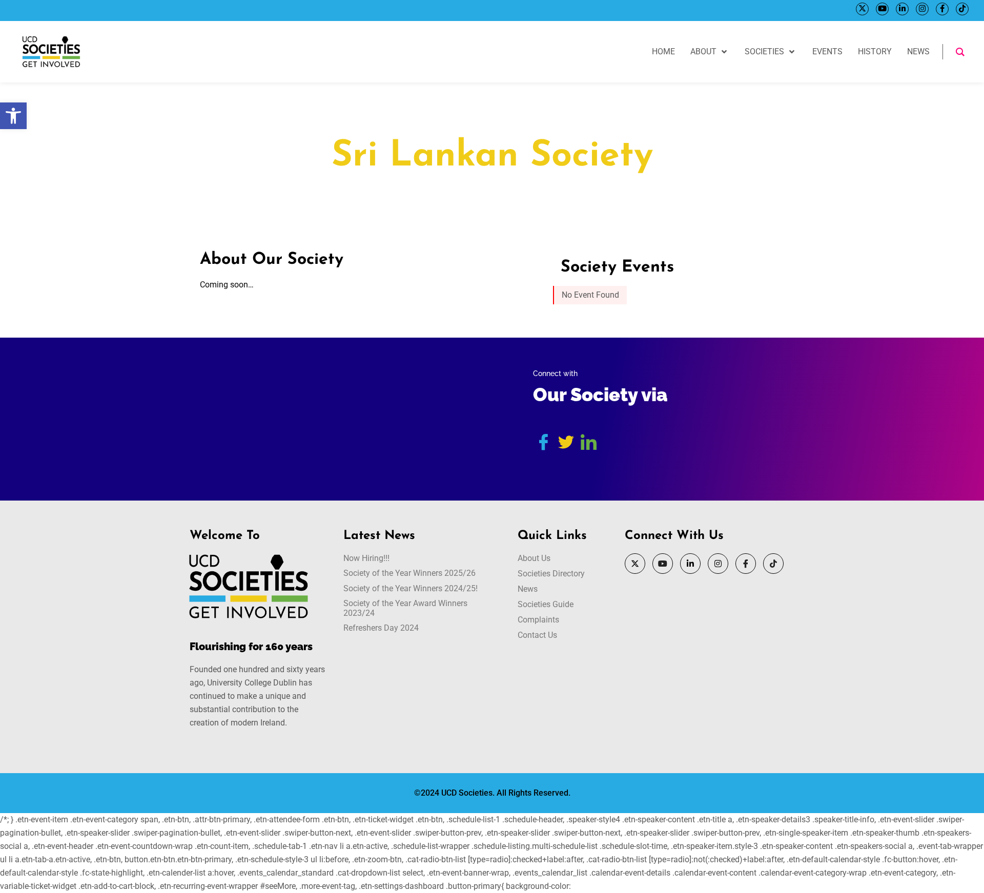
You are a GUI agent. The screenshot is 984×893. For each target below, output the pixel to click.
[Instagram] (922, 9)
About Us (534, 558)
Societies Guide (545, 604)
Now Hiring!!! (366, 558)
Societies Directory (551, 573)
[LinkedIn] (902, 9)
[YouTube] (882, 9)
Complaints (538, 620)
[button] (13, 115)
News (528, 589)
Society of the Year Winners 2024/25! (410, 588)
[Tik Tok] (962, 9)
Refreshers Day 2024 (381, 628)
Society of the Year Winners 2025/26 (409, 573)
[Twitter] (862, 9)
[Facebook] (942, 9)
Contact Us (537, 635)
